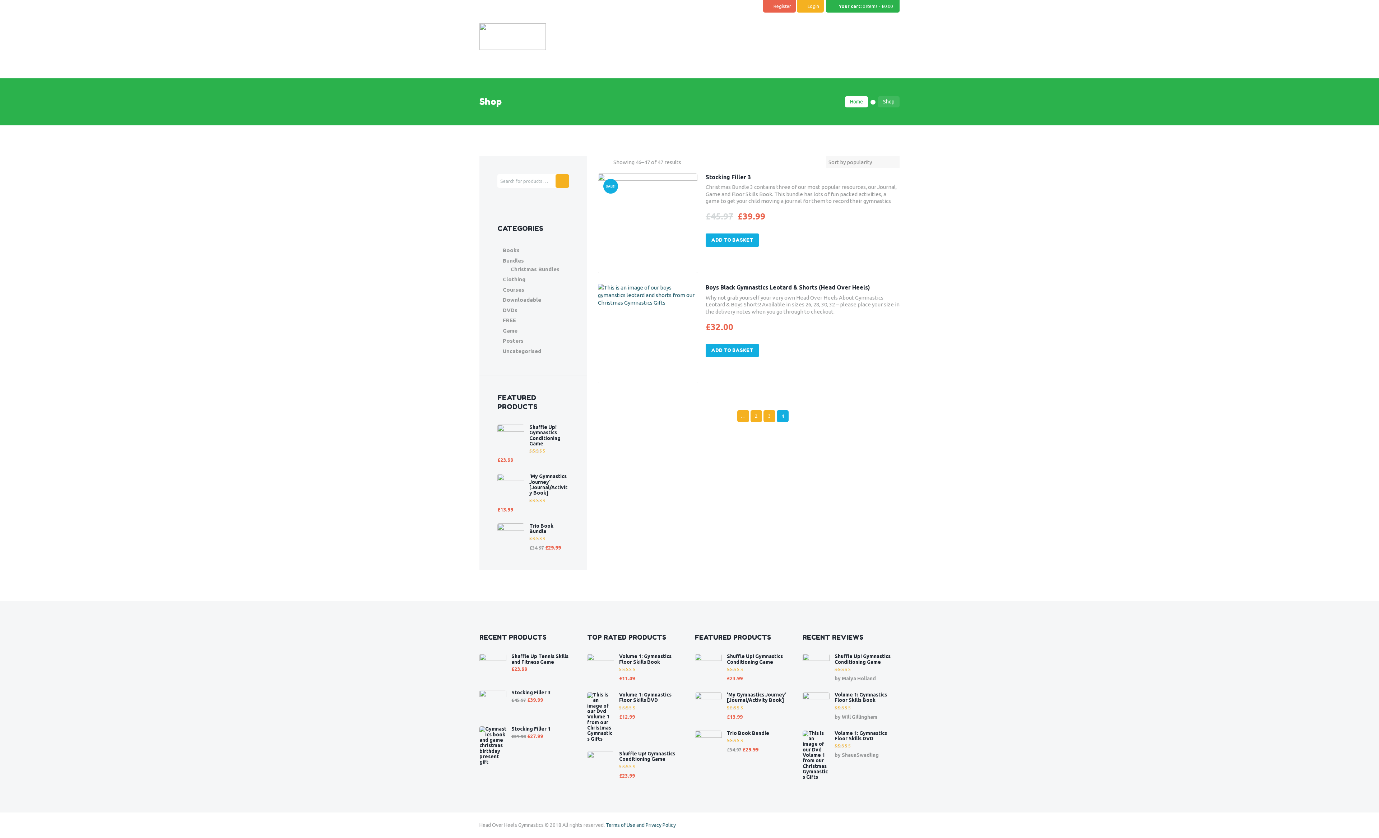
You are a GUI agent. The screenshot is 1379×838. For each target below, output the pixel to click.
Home (856, 102)
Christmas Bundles (535, 269)
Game (510, 331)
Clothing (514, 279)
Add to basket (732, 240)
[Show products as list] (607, 162)
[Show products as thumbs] (600, 162)
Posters (513, 341)
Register (782, 6)
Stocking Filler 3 (728, 177)
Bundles (513, 261)
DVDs (510, 310)
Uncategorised (522, 351)
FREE (509, 320)
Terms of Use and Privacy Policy (641, 825)
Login (813, 6)
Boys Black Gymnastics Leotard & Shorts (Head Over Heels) (788, 287)
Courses (513, 290)
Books (511, 250)
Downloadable (522, 300)
